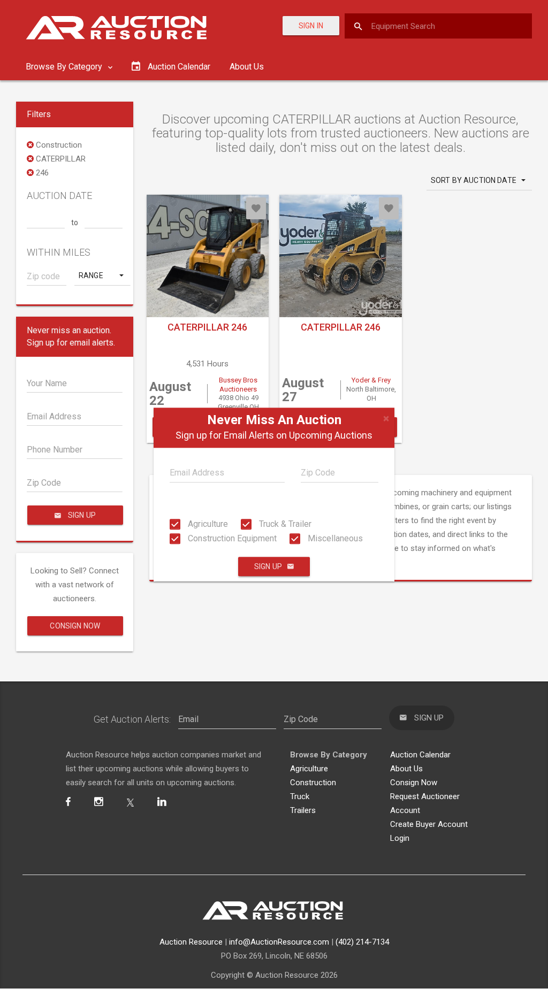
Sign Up (268, 566)
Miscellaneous (334, 538)
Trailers (303, 810)
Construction (313, 782)
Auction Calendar (420, 755)
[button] (102, 275)
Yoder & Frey (371, 380)
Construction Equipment (231, 538)
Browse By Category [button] (65, 67)
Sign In (311, 25)
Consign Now (75, 626)
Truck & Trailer (284, 524)
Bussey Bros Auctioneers (238, 384)
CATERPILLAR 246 (207, 327)
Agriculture (207, 524)
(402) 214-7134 (362, 942)
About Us (247, 67)
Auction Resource (191, 942)
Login (399, 838)
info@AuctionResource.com (279, 942)
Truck (299, 796)
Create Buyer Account (429, 824)
